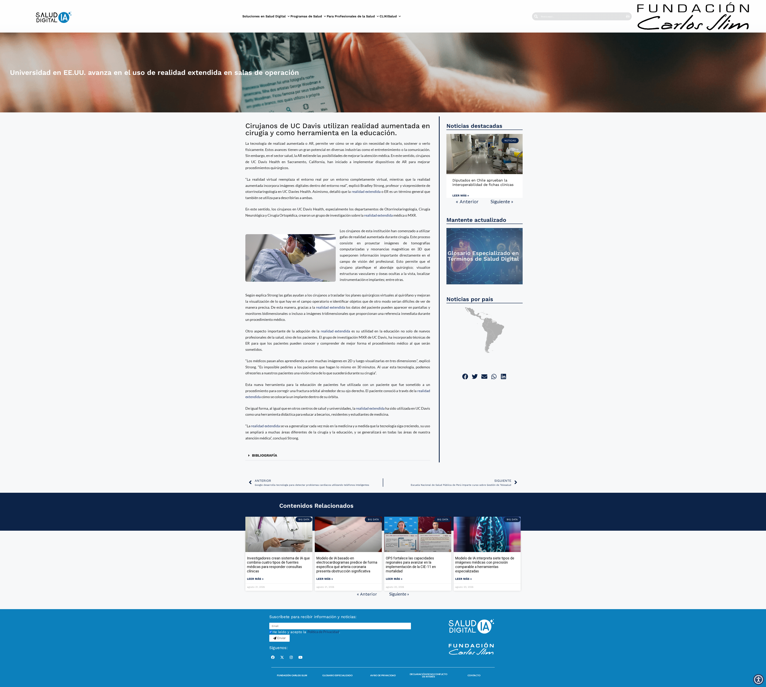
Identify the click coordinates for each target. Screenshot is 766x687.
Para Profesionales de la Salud (351, 16)
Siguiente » (502, 201)
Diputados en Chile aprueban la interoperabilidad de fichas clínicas (482, 182)
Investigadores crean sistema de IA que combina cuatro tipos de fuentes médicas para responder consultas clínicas (278, 564)
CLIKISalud (388, 16)
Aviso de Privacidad (383, 675)
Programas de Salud (306, 16)
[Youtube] (300, 657)
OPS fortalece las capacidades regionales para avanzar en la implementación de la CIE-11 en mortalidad (411, 564)
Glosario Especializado (337, 675)
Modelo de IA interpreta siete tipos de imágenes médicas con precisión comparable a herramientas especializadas (484, 564)
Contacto (474, 675)
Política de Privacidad (323, 632)
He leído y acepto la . (306, 632)
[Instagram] (291, 657)
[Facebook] (272, 657)
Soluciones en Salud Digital (264, 16)
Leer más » (460, 195)
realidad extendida (366, 191)
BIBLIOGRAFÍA (264, 455)
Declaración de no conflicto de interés (428, 675)
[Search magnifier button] (536, 16)
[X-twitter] (282, 657)
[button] (337, 455)
